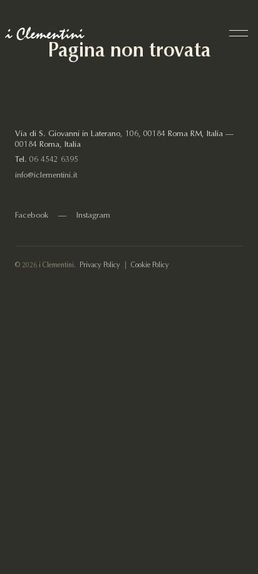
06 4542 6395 (53, 160)
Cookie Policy (150, 265)
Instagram (93, 216)
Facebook (31, 216)
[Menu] (238, 33)
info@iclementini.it (46, 175)
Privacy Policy (100, 265)
